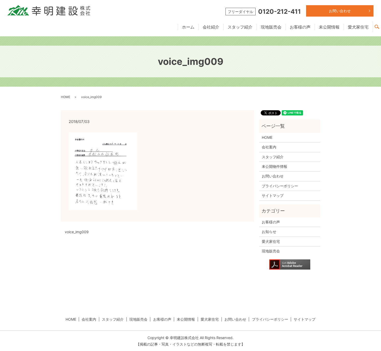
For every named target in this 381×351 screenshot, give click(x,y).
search (379, 24)
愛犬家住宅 (358, 27)
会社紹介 (211, 27)
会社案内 (269, 147)
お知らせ (269, 231)
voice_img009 (77, 232)
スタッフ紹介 (240, 27)
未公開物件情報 (274, 166)
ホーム (188, 27)
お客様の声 (300, 27)
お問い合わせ (340, 11)
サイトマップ (273, 195)
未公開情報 (329, 27)
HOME (65, 97)
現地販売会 (271, 27)
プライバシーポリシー (280, 186)
